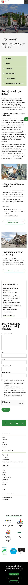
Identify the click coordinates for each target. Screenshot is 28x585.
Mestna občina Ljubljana (10, 284)
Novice (3, 437)
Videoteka (4, 439)
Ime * (2, 352)
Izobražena (5, 482)
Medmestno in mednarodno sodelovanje (12, 462)
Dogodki (4, 442)
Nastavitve (14, 582)
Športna (4, 487)
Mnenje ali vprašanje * (6, 333)
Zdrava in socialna (6, 477)
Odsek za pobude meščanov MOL (13, 221)
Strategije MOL (6, 499)
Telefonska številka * (6, 372)
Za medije (4, 447)
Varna (3, 489)
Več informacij (13, 271)
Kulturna (4, 484)
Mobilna (4, 475)
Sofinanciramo (5, 459)
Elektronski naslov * (6, 365)
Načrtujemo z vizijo (7, 497)
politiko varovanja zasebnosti (13, 570)
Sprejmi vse (14, 574)
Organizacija (5, 455)
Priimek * (3, 359)
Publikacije (4, 444)
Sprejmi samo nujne (14, 578)
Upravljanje (5, 457)
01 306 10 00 (6, 290)
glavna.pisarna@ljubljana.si (10, 292)
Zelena (3, 470)
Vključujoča (5, 479)
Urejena (4, 472)
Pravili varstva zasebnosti (15, 395)
